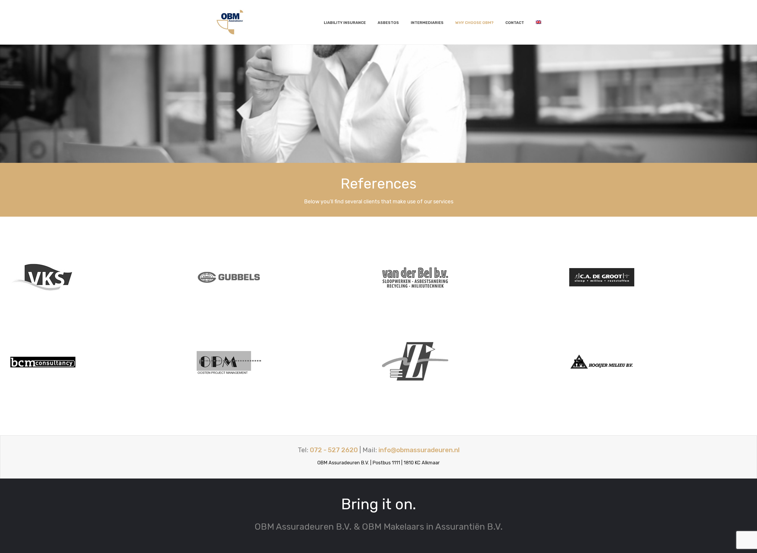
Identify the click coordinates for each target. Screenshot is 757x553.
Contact (514, 22)
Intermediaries (427, 22)
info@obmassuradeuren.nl (419, 450)
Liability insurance (345, 22)
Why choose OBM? (474, 22)
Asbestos (388, 22)
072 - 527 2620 (334, 450)
